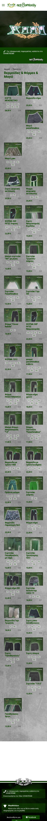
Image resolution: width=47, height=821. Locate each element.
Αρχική (7, 69)
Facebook (32, 817)
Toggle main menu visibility (3, 5)
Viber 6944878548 (25, 796)
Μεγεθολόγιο (13, 806)
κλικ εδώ (16, 808)
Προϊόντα (17, 69)
